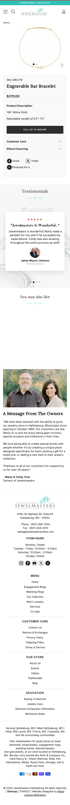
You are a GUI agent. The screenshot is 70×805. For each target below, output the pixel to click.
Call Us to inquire (35, 129)
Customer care (16, 141)
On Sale (35, 611)
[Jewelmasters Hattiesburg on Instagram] (21, 563)
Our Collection (35, 596)
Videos (35, 673)
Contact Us (35, 627)
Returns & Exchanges (35, 632)
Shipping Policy (35, 642)
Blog (35, 683)
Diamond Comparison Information (35, 708)
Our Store (35, 657)
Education (35, 693)
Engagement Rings (35, 586)
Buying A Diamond (35, 698)
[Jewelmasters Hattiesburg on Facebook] (28, 563)
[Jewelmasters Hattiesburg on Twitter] (41, 563)
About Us (35, 663)
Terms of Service (35, 647)
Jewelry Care (35, 703)
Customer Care (35, 621)
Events (35, 668)
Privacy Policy (35, 637)
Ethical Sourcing (17, 148)
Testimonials (35, 678)
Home (6, 22)
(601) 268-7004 (40, 524)
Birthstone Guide (35, 713)
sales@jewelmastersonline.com (35, 531)
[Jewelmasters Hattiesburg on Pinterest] (47, 563)
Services (35, 606)
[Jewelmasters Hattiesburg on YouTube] (34, 563)
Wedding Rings (35, 591)
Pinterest (18, 168)
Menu (35, 575)
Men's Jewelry (35, 601)
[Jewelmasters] (35, 502)
